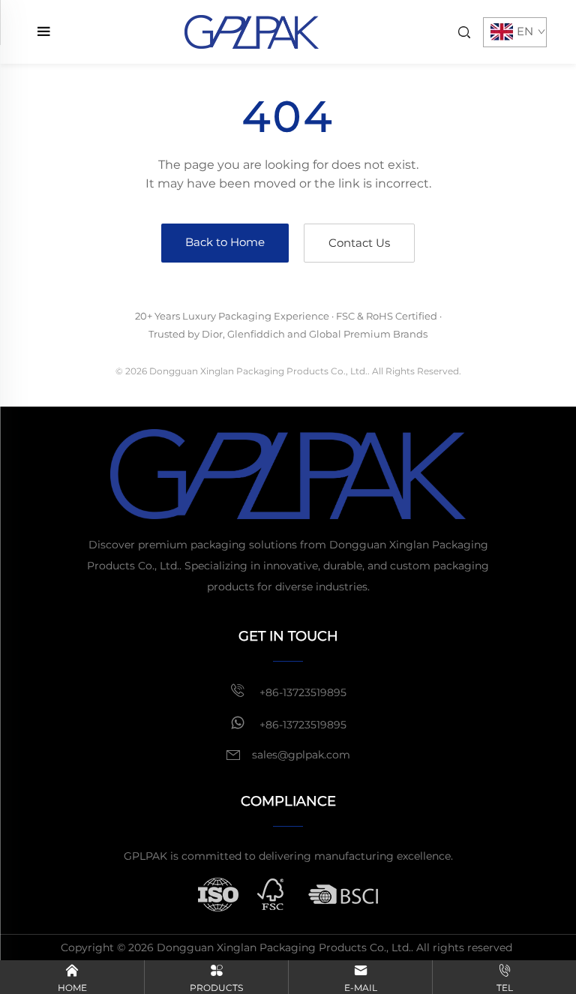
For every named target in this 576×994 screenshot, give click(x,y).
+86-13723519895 (301, 692)
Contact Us (359, 243)
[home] (252, 31)
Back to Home (225, 242)
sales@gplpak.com (301, 754)
